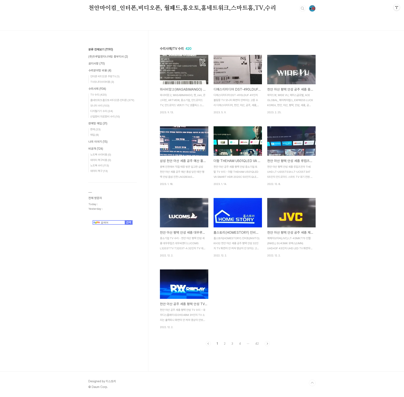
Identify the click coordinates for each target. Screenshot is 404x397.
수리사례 (97, 88)
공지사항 (96, 63)
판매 (95, 129)
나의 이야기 (98, 141)
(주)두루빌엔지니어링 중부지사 (108, 56)
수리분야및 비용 (99, 70)
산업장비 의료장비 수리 (105, 116)
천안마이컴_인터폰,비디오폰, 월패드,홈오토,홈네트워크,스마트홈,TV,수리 (182, 8)
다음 (267, 343)
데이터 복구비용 (100, 160)
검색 (302, 8)
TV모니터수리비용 (102, 81)
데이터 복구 (99, 171)
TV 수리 (98, 94)
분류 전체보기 (100, 49)
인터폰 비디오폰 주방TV (105, 76)
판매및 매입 (97, 123)
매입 (94, 134)
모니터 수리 (99, 105)
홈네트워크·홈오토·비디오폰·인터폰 (112, 100)
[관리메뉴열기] (396, 7)
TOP (312, 383)
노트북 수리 (99, 165)
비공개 (95, 148)
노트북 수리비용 (100, 154)
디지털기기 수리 (101, 111)
